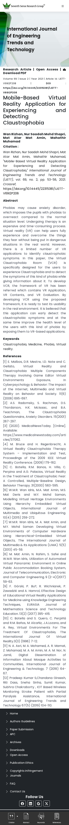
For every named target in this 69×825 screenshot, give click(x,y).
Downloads (17, 750)
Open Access (19, 755)
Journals (15, 775)
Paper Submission (22, 729)
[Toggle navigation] (63, 6)
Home (14, 713)
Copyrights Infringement (26, 771)
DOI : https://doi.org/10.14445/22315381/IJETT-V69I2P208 (34, 88)
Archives (15, 742)
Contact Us (17, 791)
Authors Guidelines (22, 721)
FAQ (12, 783)
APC (12, 734)
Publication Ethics (21, 763)
